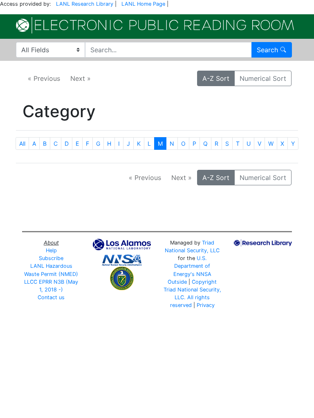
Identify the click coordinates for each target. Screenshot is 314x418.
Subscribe (51, 258)
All (22, 143)
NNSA (203, 274)
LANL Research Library (84, 4)
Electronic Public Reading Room (155, 25)
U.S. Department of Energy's (192, 266)
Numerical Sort (263, 78)
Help (51, 250)
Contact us (51, 297)
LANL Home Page (143, 4)
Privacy (206, 305)
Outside (177, 282)
